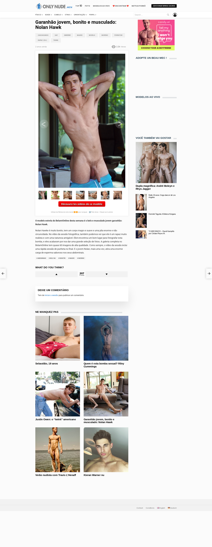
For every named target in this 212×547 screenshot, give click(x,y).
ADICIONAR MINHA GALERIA (164, 6)
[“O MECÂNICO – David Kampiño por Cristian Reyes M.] (141, 234)
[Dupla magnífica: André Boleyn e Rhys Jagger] (156, 162)
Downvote (107, 274)
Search (168, 15)
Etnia (67, 15)
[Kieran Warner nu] (106, 449)
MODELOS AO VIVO (101, 6)
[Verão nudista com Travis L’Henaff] (57, 449)
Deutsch (173, 508)
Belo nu (53, 258)
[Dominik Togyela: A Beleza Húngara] (141, 220)
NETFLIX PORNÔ (139, 6)
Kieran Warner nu (94, 475)
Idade (47, 15)
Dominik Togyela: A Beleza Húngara (162, 214)
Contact (140, 508)
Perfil (92, 15)
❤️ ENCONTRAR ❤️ (121, 6)
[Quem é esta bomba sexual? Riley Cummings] (106, 338)
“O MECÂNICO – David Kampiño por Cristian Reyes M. (161, 232)
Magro (72, 258)
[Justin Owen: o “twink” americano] (57, 394)
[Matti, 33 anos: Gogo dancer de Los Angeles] (141, 202)
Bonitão (63, 258)
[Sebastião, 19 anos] (57, 338)
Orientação (79, 15)
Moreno (81, 258)
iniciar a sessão (51, 295)
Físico (38, 15)
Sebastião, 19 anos (46, 363)
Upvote (56, 274)
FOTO (87, 6)
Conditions (150, 508)
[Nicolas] (3, 273)
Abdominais (42, 258)
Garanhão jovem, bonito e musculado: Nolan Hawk (99, 421)
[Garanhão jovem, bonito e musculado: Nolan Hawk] (106, 394)
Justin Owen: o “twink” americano (55, 419)
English (162, 508)
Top (78, 6)
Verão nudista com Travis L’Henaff (55, 475)
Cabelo (57, 15)
